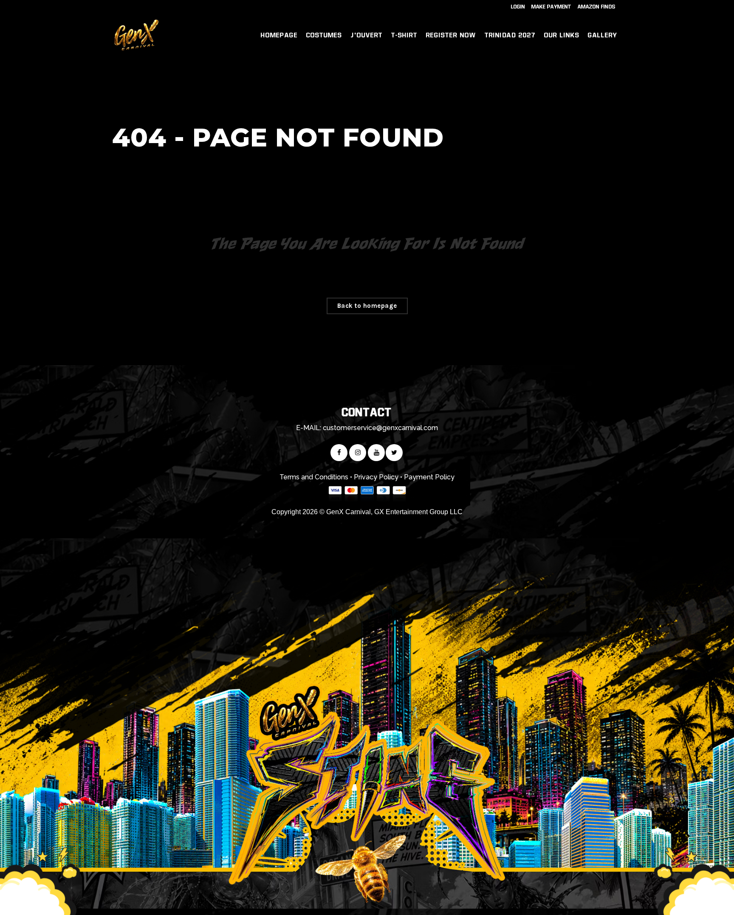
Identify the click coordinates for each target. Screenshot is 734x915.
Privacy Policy (376, 477)
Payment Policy (429, 477)
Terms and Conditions (313, 477)
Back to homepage (367, 306)
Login (518, 7)
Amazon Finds (596, 7)
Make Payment (551, 7)
